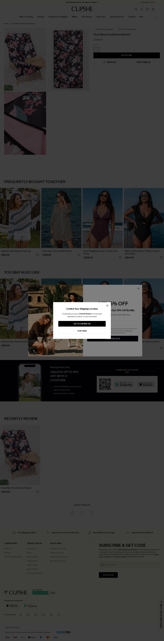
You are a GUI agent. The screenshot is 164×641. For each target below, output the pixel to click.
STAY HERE (82, 331)
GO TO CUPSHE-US (82, 324)
